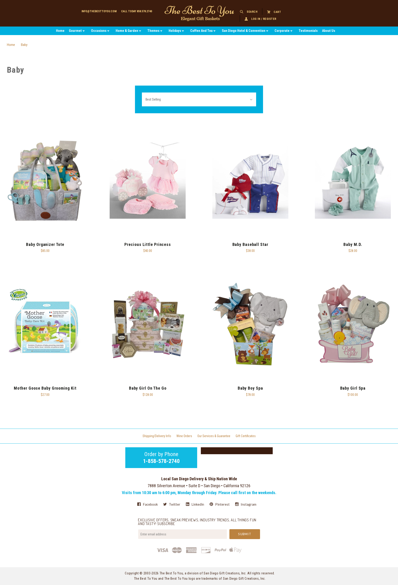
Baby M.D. (352, 244)
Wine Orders (184, 436)
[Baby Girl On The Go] (148, 324)
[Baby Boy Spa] (250, 324)
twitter (174, 504)
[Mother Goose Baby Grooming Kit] (45, 324)
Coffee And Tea (201, 31)
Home (60, 31)
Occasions (98, 31)
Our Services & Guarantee (213, 436)
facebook (150, 504)
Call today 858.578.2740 (136, 11)
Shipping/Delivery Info (157, 436)
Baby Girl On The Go (148, 388)
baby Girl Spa (353, 388)
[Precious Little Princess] (148, 181)
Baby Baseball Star (250, 244)
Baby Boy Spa (250, 388)
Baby (24, 45)
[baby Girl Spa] (353, 324)
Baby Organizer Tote (45, 244)
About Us (328, 31)
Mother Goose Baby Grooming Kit (45, 388)
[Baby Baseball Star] (250, 181)
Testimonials (308, 31)
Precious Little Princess (147, 244)
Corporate (282, 31)
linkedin (197, 504)
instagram (248, 504)
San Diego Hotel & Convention (243, 31)
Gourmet (75, 31)
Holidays (175, 31)
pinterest (222, 504)
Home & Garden (127, 31)
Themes (153, 31)
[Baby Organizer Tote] (45, 181)
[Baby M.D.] (353, 181)
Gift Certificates (246, 436)
